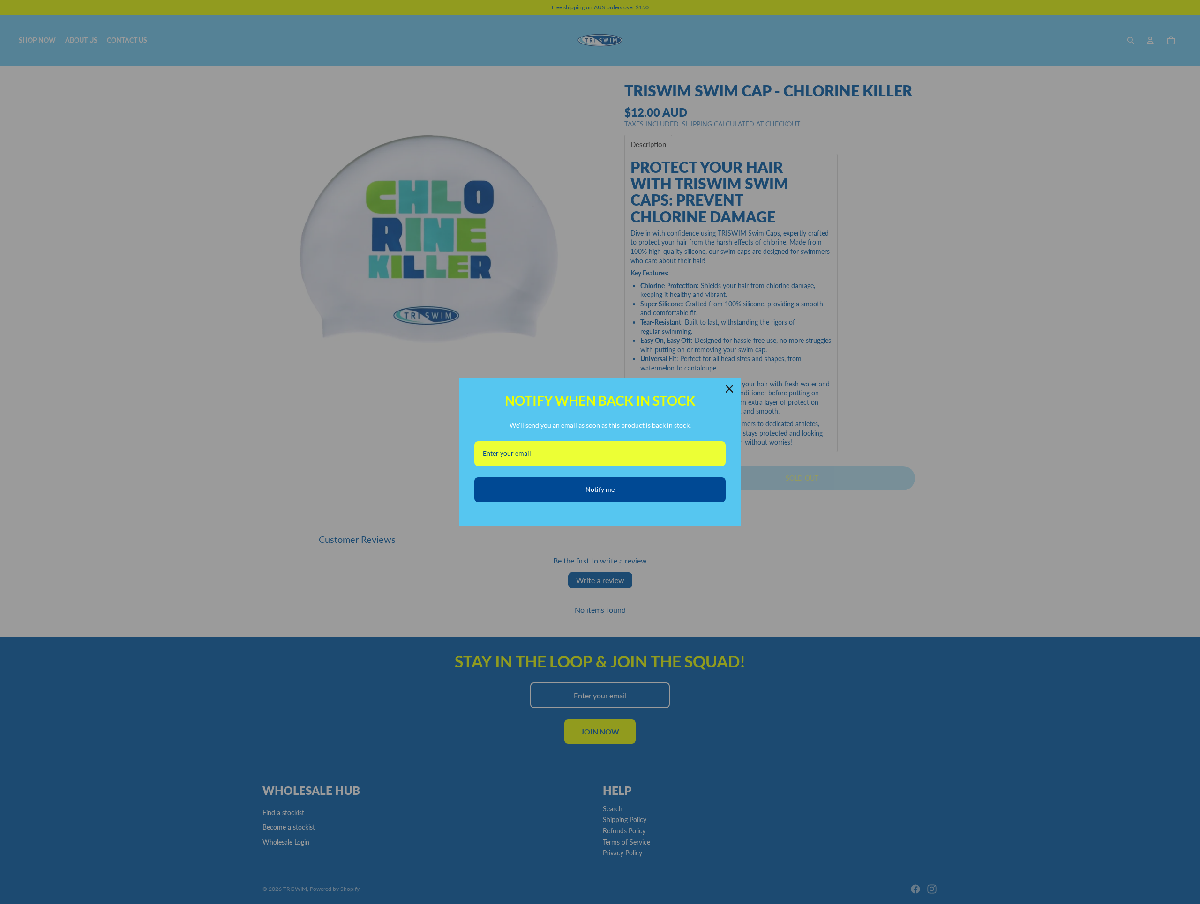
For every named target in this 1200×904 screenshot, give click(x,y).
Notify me (600, 489)
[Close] (729, 389)
